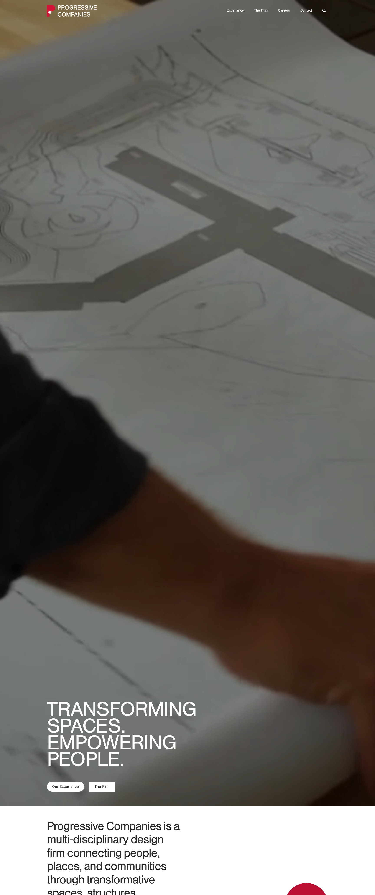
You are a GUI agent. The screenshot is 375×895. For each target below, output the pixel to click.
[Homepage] (72, 11)
